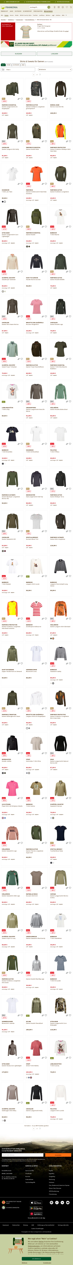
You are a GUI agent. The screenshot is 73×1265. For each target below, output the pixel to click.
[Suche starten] (48, 7)
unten (66, 31)
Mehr (63, 15)
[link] (59, 7)
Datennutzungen (34, 1246)
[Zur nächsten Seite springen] (40, 75)
